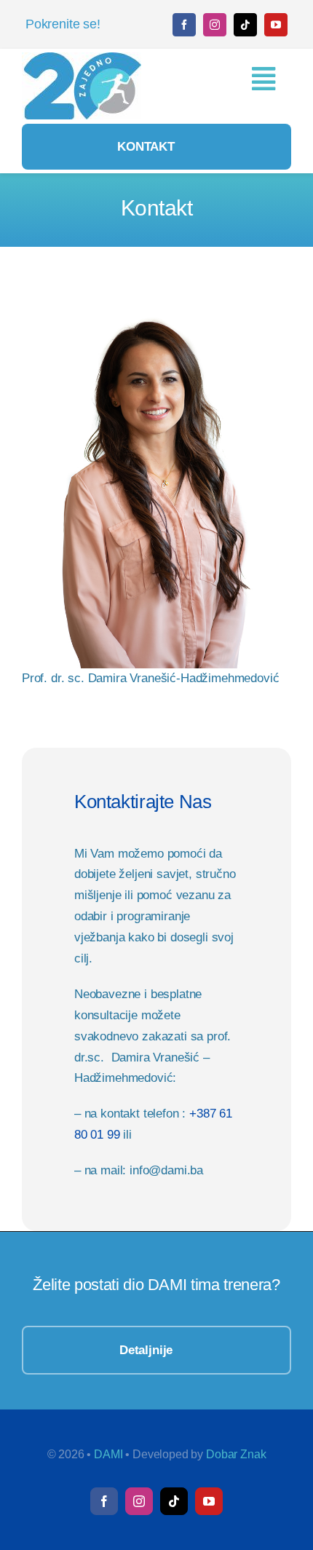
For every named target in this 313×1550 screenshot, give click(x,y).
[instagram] (214, 24)
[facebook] (184, 24)
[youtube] (276, 24)
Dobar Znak (236, 1454)
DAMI (108, 1454)
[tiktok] (245, 24)
